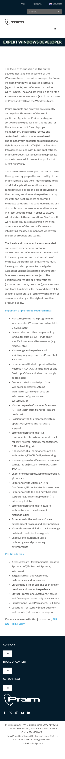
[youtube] (22, 713)
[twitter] (10, 713)
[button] (55, 4)
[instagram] (16, 713)
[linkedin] (28, 713)
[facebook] (4, 713)
